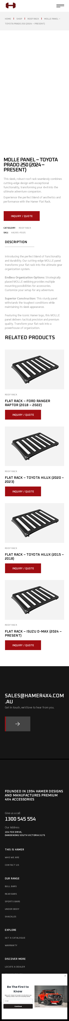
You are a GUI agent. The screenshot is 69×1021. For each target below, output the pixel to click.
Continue (18, 1006)
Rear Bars (11, 894)
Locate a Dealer (15, 967)
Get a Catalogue (15, 938)
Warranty (11, 945)
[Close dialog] (65, 975)
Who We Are (12, 857)
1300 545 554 (20, 819)
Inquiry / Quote (22, 216)
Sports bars (12, 902)
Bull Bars (11, 886)
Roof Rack (25, 228)
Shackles (10, 917)
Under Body (12, 909)
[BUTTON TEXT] (17, 724)
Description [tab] (16, 242)
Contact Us (12, 865)
